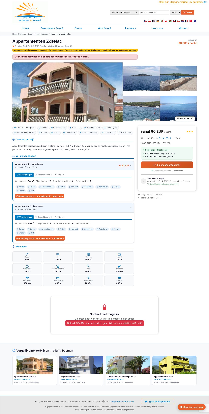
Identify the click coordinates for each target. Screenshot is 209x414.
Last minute (130, 28)
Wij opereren (50, 407)
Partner (93, 410)
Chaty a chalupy (157, 407)
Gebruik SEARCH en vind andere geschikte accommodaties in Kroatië (104, 323)
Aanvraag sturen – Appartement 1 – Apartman (41, 196)
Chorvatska (105, 407)
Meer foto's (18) (186, 118)
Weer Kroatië (104, 28)
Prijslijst (60, 175)
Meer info (183, 28)
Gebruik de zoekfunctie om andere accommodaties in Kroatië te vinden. (51, 56)
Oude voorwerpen (82, 410)
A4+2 (161, 138)
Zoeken (188, 12)
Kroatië (25, 28)
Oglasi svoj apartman (159, 401)
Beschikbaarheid (45, 175)
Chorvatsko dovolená (91, 407)
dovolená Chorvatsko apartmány (68, 407)
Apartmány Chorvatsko (106, 410)
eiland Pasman (42, 34)
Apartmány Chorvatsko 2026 (122, 407)
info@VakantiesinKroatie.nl (122, 401)
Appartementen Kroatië (52, 28)
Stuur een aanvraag (193, 407)
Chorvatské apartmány (125, 410)
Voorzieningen (25, 175)
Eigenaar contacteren (168, 164)
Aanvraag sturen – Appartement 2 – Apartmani (41, 238)
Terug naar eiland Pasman (151, 194)
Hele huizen (157, 28)
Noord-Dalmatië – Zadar (22, 34)
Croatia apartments (142, 407)
